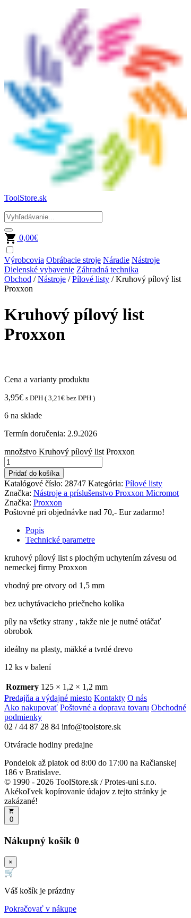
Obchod (17, 279)
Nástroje (146, 259)
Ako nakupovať (31, 707)
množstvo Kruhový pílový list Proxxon (69, 451)
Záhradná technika (107, 269)
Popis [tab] (34, 530)
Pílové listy (90, 279)
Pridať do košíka (33, 473)
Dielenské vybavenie (39, 269)
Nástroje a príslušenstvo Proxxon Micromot (106, 492)
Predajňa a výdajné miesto (48, 697)
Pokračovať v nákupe (40, 908)
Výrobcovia (24, 259)
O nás (137, 697)
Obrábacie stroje (73, 259)
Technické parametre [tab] (60, 539)
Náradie (116, 259)
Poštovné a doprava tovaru (104, 707)
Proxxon (47, 502)
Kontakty (109, 697)
